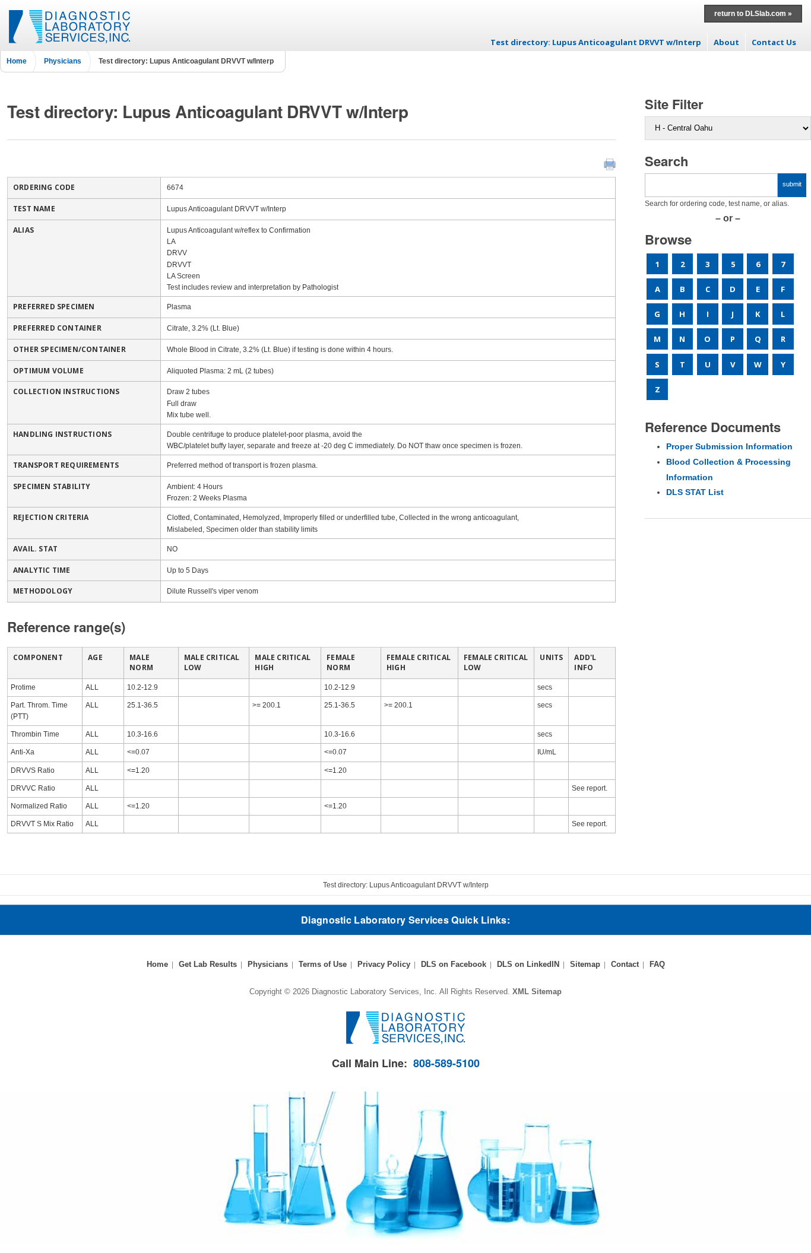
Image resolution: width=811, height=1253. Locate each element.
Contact (625, 964)
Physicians (62, 61)
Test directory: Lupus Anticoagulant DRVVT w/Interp (595, 42)
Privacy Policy (383, 964)
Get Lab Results (208, 964)
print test (610, 164)
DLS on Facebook (453, 964)
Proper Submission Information (729, 446)
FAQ (657, 964)
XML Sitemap (537, 991)
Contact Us (774, 42)
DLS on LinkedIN (528, 964)
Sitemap (585, 964)
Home (17, 61)
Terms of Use (323, 964)
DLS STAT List (695, 492)
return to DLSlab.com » (753, 13)
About (726, 42)
